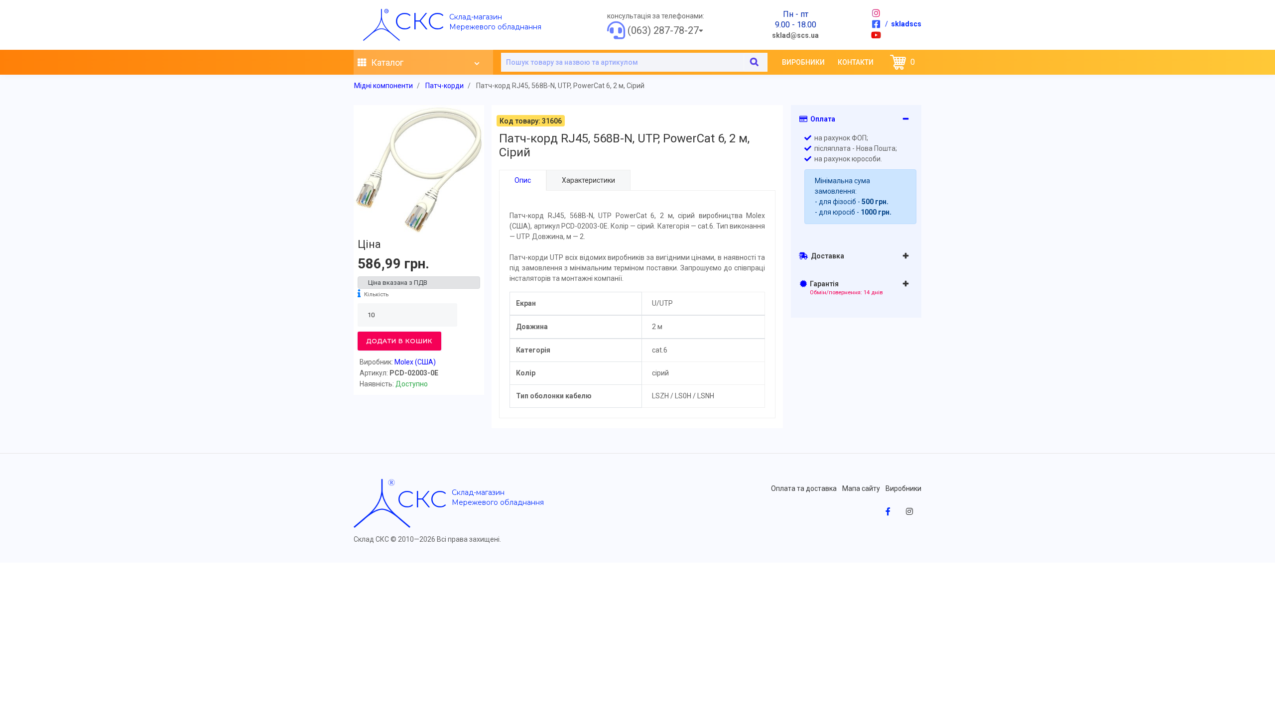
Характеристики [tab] (588, 180)
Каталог (386, 62)
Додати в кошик (399, 341)
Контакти (856, 62)
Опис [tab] (522, 180)
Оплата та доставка (804, 488)
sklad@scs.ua (795, 35)
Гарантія (845, 288)
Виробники (803, 62)
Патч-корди (444, 86)
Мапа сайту (861, 488)
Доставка (826, 256)
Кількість (376, 294)
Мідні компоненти (383, 86)
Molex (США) (415, 362)
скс (419, 20)
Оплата (821, 119)
